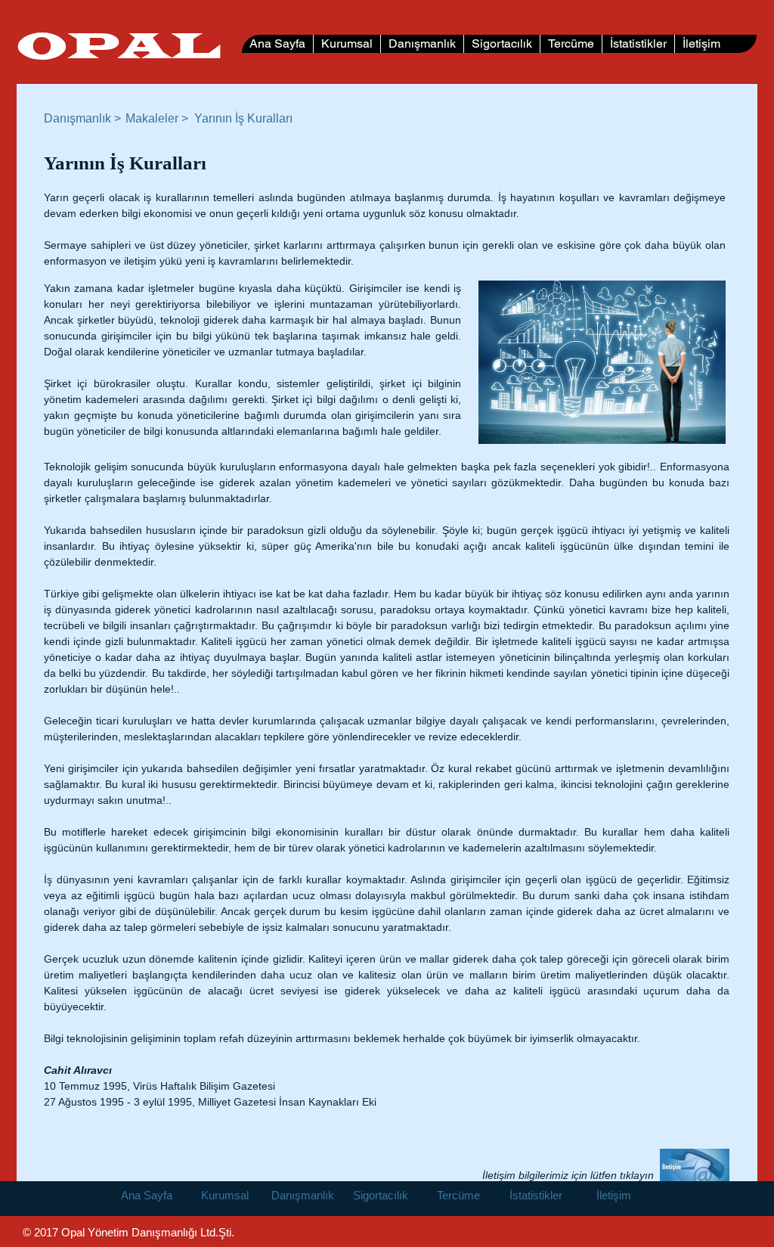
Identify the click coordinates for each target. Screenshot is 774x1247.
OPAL (119, 48)
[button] (244, 119)
